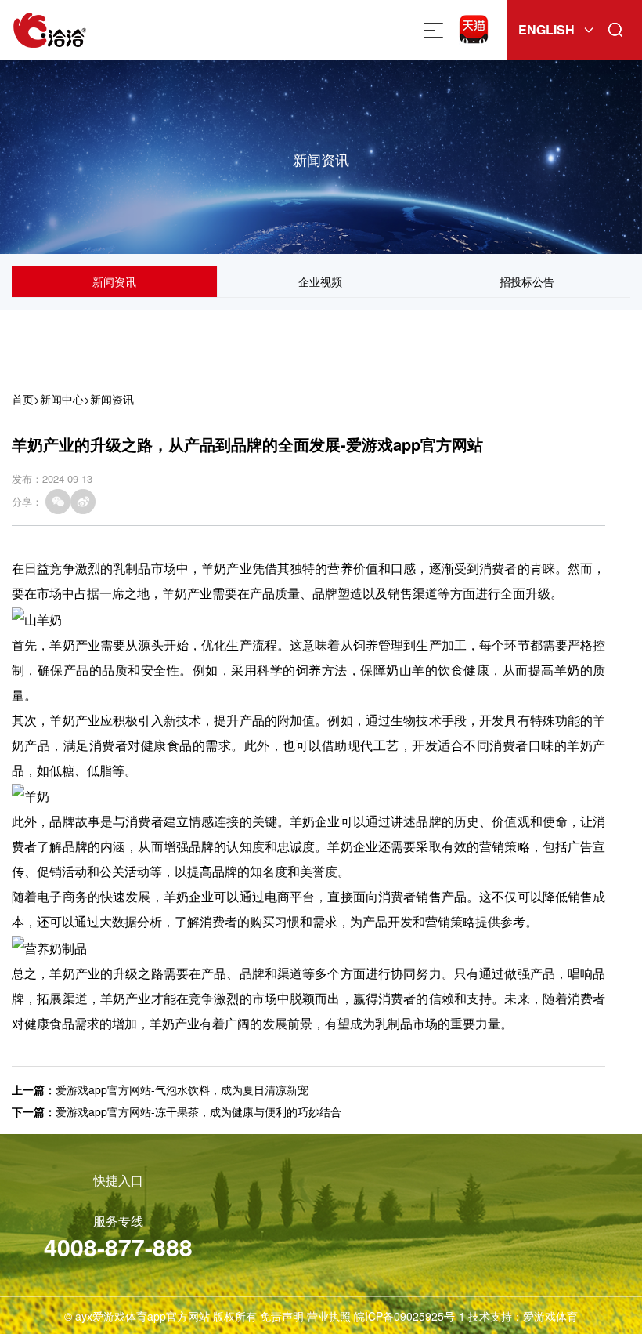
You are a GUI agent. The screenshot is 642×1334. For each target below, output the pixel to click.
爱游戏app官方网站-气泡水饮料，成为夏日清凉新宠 (182, 1089)
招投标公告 (527, 281)
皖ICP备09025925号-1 (409, 1316)
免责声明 (282, 1316)
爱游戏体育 (550, 1316)
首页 (23, 399)
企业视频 (320, 281)
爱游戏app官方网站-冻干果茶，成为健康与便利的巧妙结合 (198, 1111)
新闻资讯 (114, 281)
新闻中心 (62, 399)
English (546, 29)
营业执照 (329, 1316)
